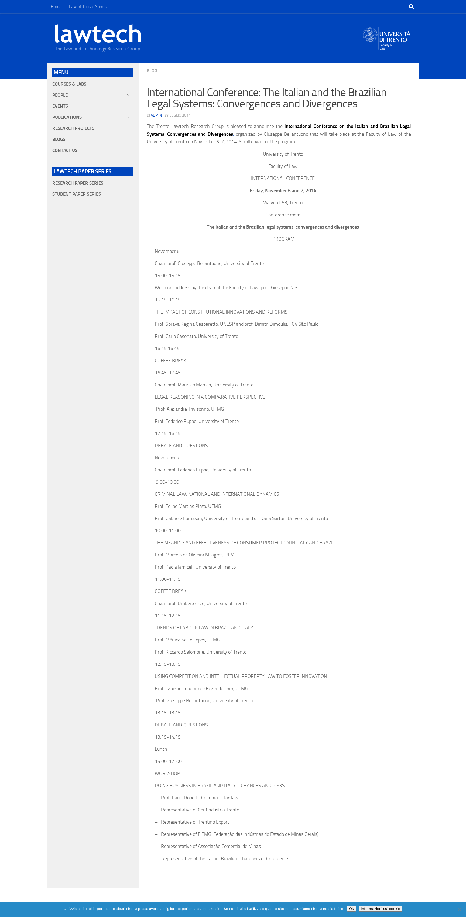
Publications (67, 117)
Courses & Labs (69, 84)
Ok (351, 908)
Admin (156, 115)
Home (56, 6)
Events (60, 106)
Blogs (58, 139)
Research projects (73, 128)
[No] (459, 909)
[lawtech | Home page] (98, 38)
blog (152, 70)
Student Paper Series (76, 194)
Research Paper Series (77, 183)
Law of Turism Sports (88, 6)
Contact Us (64, 150)
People (60, 95)
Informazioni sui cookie (380, 908)
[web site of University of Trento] (387, 35)
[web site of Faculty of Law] (387, 46)
